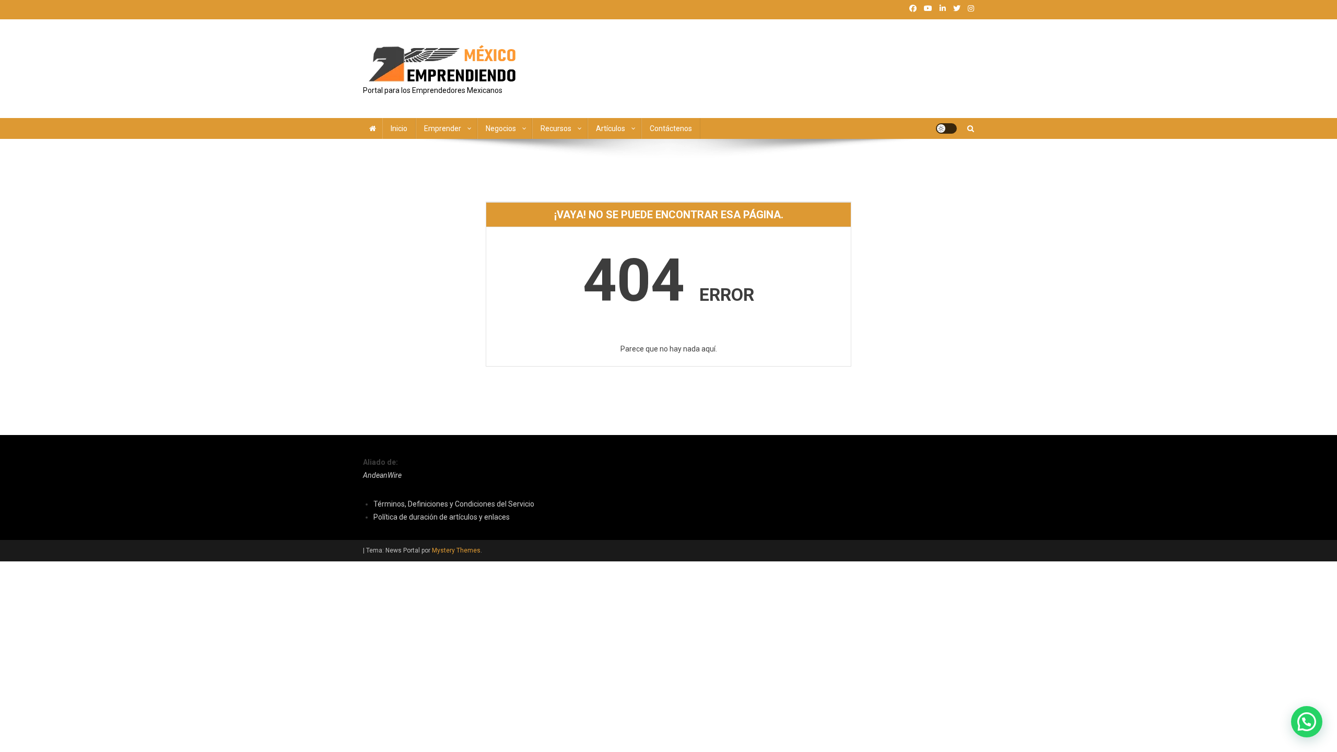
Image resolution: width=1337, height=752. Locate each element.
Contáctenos (671, 128)
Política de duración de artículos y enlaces (441, 517)
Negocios (501, 128)
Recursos (556, 128)
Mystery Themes (456, 550)
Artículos (610, 128)
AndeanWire (382, 475)
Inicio (399, 128)
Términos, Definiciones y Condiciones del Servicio (453, 504)
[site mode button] (946, 128)
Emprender (442, 128)
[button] (1306, 721)
